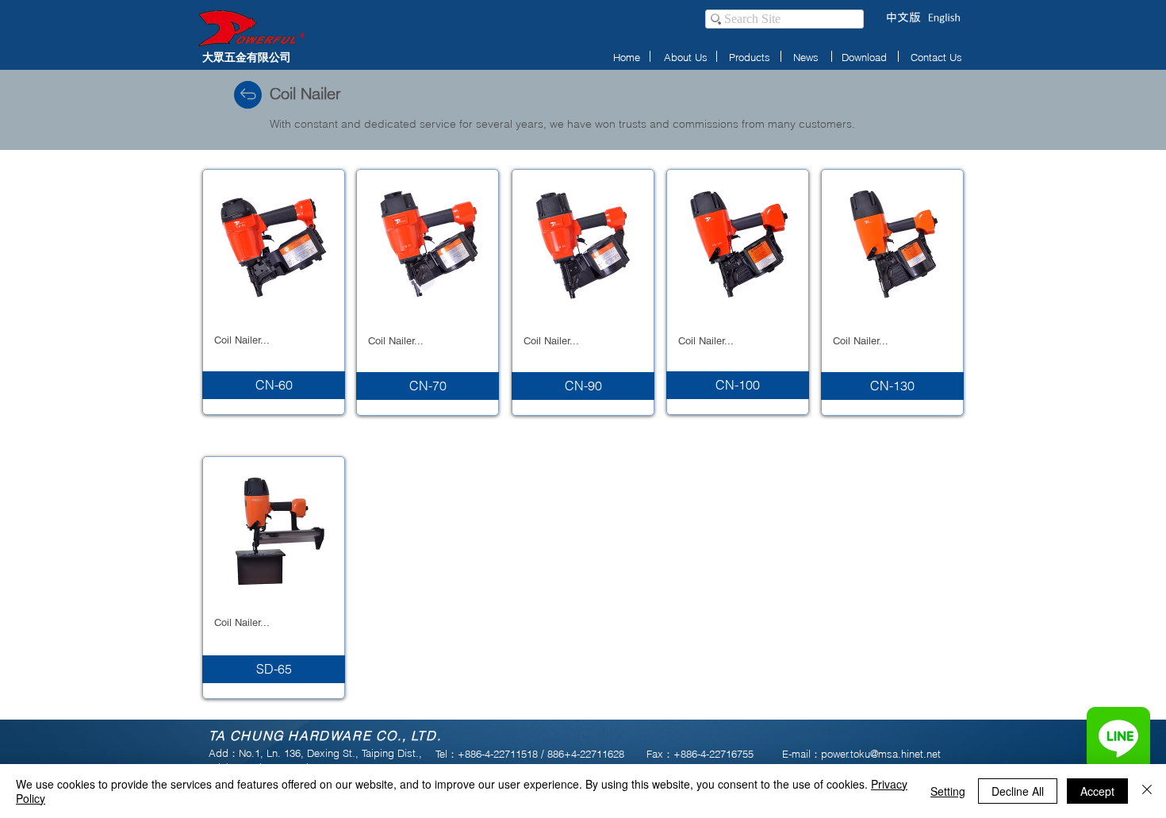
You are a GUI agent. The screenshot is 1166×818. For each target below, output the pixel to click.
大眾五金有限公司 (246, 56)
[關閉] (1146, 791)
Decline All (1017, 791)
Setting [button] (947, 791)
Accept (1097, 791)
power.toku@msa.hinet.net (881, 753)
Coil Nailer (305, 93)
